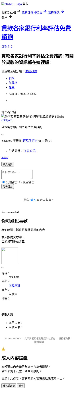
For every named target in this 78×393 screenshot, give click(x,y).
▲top (4, 157)
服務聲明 (39, 342)
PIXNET (17, 338)
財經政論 (31, 71)
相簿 (12, 78)
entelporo (6, 120)
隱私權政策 (64, 338)
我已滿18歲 (9, 385)
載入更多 (7, 164)
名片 (12, 87)
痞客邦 (26, 140)
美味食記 (30, 150)
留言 (35, 140)
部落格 (13, 83)
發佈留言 (7, 186)
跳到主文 (7, 46)
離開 (21, 385)
